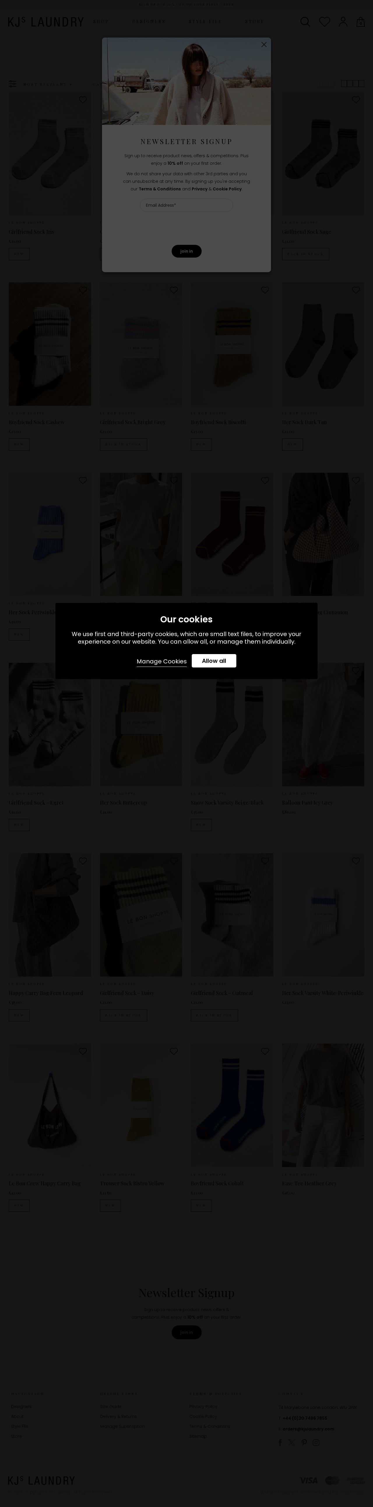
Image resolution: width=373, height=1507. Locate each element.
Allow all (214, 661)
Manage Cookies (162, 661)
